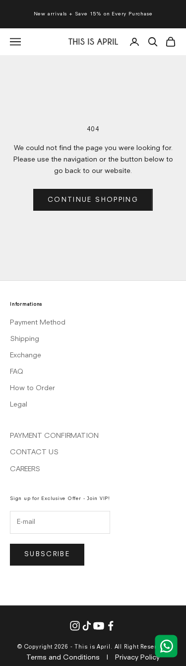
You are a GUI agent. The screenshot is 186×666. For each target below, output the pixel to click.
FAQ (16, 371)
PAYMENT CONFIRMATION (54, 435)
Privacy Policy (137, 657)
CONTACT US (34, 452)
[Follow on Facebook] (111, 626)
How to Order (32, 388)
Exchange (25, 355)
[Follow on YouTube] (99, 626)
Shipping (24, 338)
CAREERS (25, 469)
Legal (18, 404)
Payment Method (37, 322)
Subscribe (47, 554)
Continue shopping (93, 200)
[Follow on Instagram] (75, 626)
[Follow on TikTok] (87, 626)
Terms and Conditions (63, 657)
